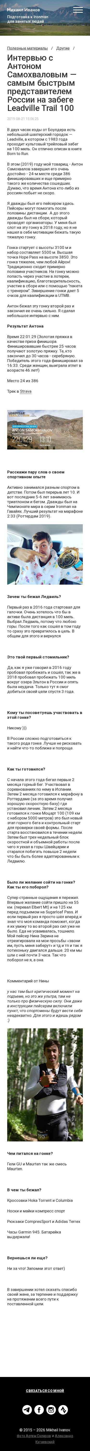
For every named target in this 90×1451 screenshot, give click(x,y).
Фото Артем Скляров (34, 1436)
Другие (63, 48)
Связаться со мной (45, 1391)
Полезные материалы (27, 48)
